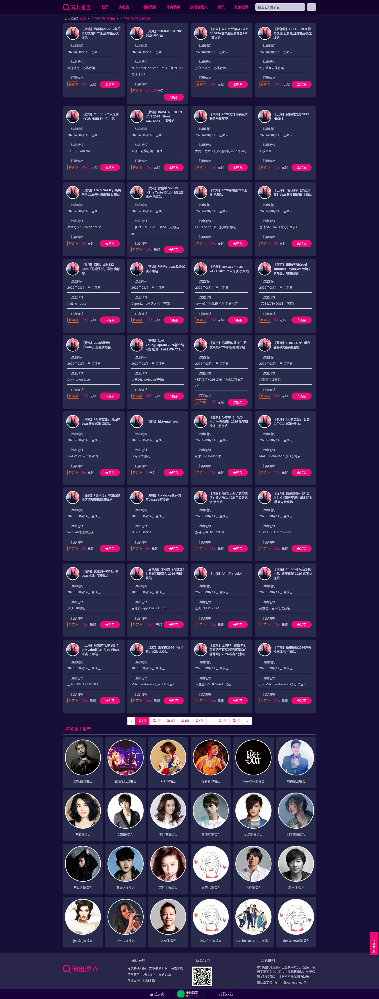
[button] (189, 994)
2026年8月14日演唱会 (135, 18)
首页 (105, 7)
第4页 (185, 721)
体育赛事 (173, 7)
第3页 (171, 721)
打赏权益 (226, 994)
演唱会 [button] (124, 7)
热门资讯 (149, 974)
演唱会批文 (199, 7)
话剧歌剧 (149, 7)
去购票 (109, 84)
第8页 (222, 721)
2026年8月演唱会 (103, 18)
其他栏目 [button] (241, 7)
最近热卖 (157, 994)
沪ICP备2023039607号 (291, 983)
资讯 (221, 7)
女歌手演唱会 (158, 968)
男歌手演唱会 (136, 968)
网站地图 (149, 980)
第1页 (142, 721)
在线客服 (133, 980)
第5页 (199, 721)
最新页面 (165, 974)
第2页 (157, 721)
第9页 (237, 721)
